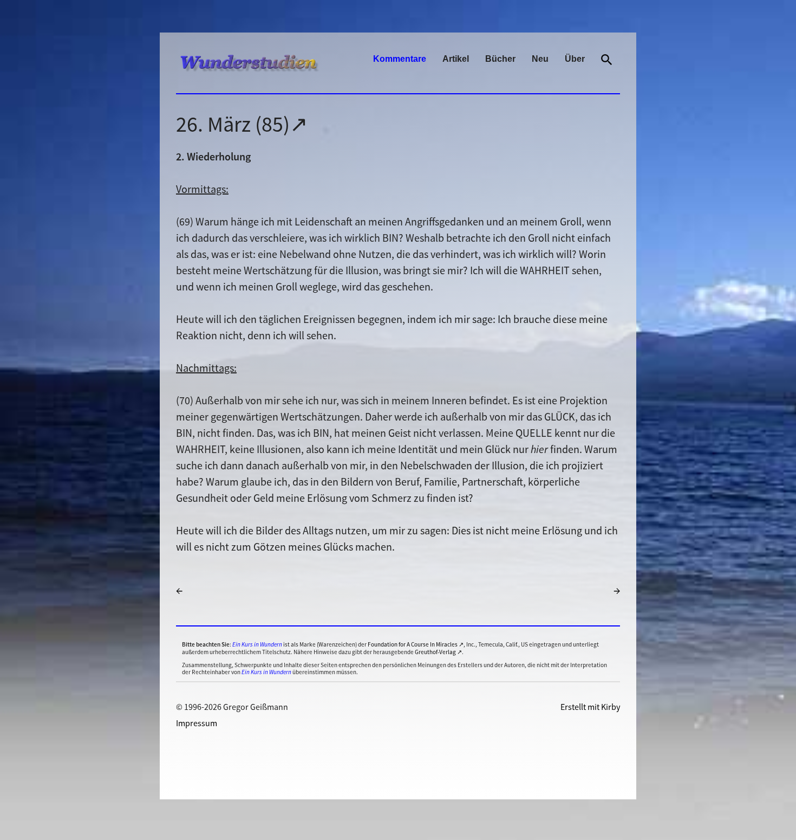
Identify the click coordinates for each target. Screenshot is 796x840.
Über (575, 58)
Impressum (196, 723)
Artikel (455, 58)
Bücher (500, 58)
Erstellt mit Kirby (590, 706)
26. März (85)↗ (242, 124)
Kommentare (399, 58)
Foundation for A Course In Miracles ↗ (416, 644)
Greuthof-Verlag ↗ (438, 652)
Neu (540, 58)
